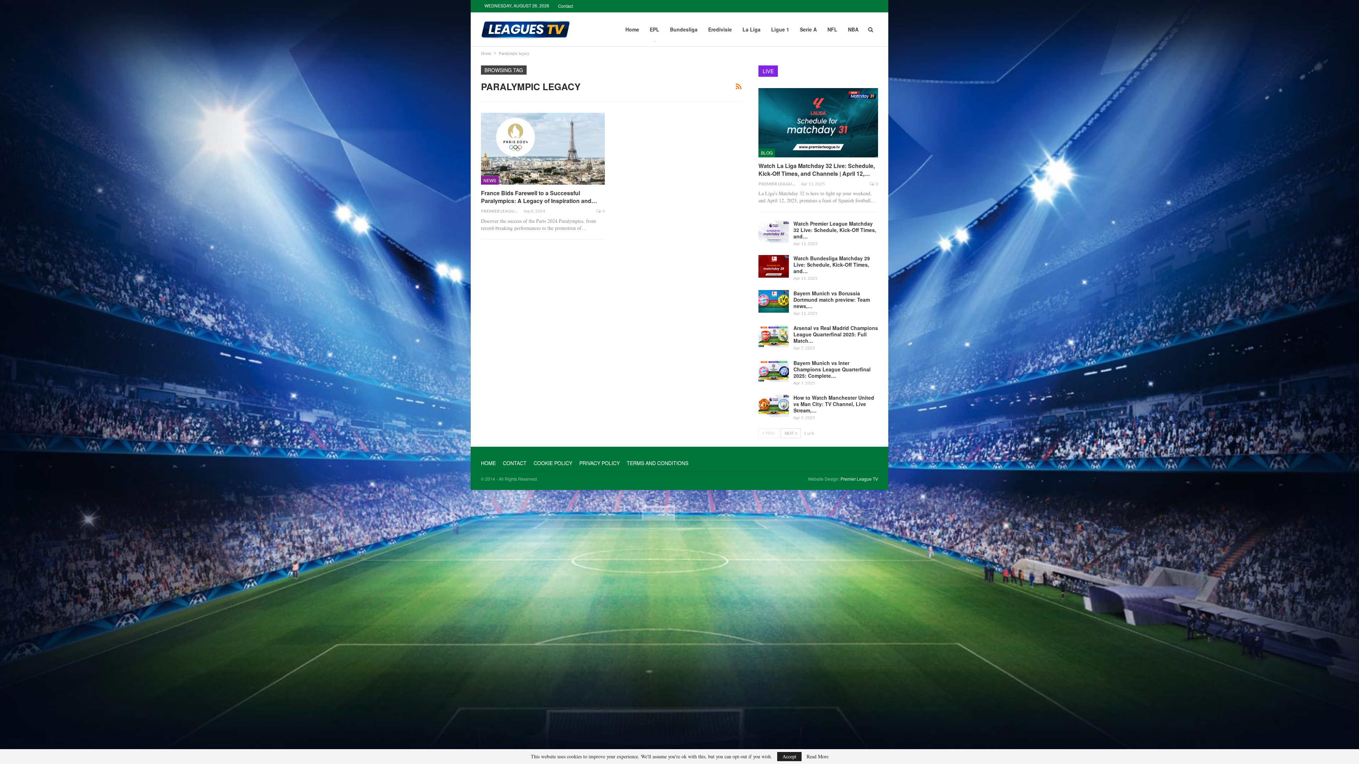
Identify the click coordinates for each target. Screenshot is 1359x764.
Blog (767, 153)
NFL (832, 29)
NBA (853, 29)
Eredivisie (720, 29)
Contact (565, 6)
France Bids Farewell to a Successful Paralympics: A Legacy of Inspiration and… (539, 197)
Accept (789, 756)
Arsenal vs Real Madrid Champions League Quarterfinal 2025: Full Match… (835, 334)
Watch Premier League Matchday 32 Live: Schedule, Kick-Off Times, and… (834, 230)
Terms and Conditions (657, 463)
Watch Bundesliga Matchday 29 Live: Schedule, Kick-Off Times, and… (831, 264)
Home (632, 29)
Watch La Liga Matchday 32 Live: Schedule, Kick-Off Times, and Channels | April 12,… (816, 170)
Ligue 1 (780, 29)
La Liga (751, 29)
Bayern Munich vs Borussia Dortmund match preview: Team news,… (831, 299)
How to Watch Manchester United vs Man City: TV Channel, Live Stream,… (833, 404)
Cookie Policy (553, 463)
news (489, 180)
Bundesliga (684, 29)
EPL (654, 29)
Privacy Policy (599, 463)
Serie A (808, 29)
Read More (817, 756)
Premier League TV (859, 479)
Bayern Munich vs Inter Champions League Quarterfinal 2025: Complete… (832, 369)
